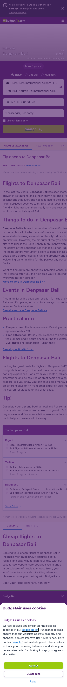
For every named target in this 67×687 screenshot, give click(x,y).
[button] (33, 681)
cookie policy (30, 629)
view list (17, 642)
